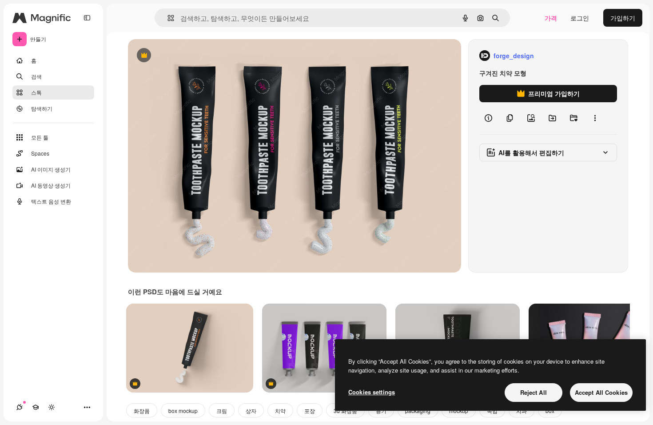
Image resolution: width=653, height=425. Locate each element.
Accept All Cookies (601, 392)
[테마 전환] (51, 407)
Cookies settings (371, 392)
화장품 (142, 410)
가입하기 (622, 17)
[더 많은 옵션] (595, 118)
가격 (551, 17)
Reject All (533, 392)
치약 (280, 410)
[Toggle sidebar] (87, 18)
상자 (251, 410)
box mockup (183, 410)
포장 (309, 410)
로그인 (579, 17)
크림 (221, 410)
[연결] (19, 407)
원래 (179, 55)
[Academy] (35, 407)
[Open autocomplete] (167, 18)
